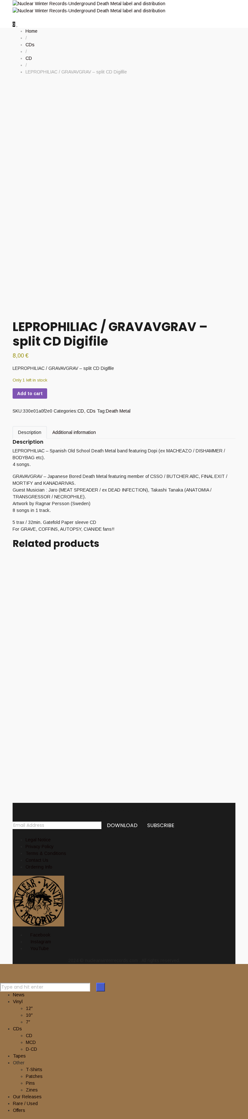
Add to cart (30, 393)
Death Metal (118, 411)
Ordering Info (39, 867)
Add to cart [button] (24, 555)
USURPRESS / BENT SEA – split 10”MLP (102, 606)
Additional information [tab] (74, 432)
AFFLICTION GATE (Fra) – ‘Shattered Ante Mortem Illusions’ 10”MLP (113, 570)
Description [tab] (29, 432)
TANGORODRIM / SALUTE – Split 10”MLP (107, 713)
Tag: (101, 411)
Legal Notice (38, 839)
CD (81, 411)
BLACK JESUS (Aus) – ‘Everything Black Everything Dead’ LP (109, 647)
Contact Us (37, 860)
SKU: (18, 411)
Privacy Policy (40, 846)
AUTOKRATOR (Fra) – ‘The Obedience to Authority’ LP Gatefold (111, 748)
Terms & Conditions (46, 853)
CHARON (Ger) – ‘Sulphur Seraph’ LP (102, 683)
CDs (91, 411)
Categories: (66, 411)
